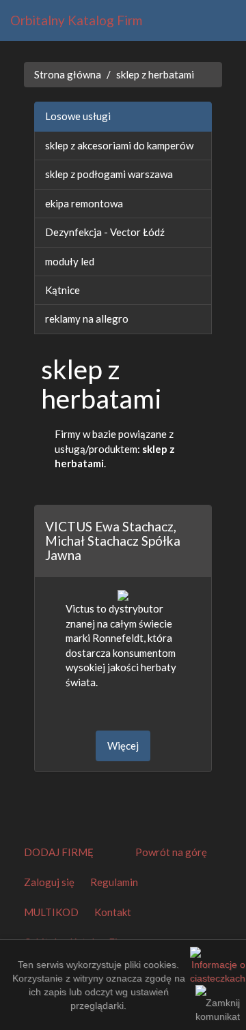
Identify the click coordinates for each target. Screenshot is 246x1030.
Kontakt (112, 912)
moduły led (69, 261)
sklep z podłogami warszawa (109, 174)
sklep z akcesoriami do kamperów (119, 145)
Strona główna (67, 74)
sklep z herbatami (155, 74)
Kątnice (62, 290)
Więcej (123, 745)
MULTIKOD (51, 912)
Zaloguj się (49, 882)
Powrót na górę (171, 852)
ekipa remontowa (84, 203)
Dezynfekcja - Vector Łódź (105, 232)
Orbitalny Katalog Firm (76, 20)
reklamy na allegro (86, 318)
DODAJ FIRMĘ (59, 852)
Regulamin (114, 882)
